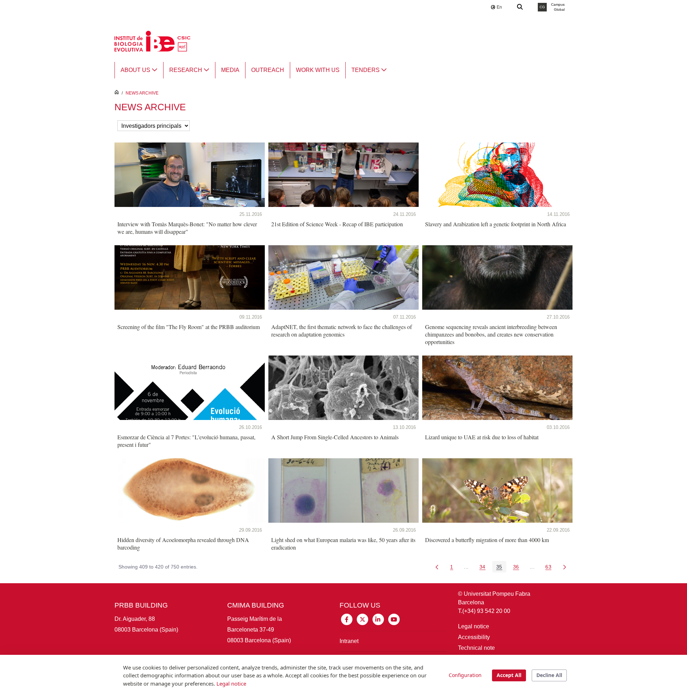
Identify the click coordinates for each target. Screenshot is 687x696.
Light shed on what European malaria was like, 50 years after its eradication (343, 543)
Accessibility (474, 637)
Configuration (465, 675)
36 (518, 568)
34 (484, 568)
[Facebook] (347, 619)
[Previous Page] (436, 566)
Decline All (549, 675)
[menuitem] (139, 70)
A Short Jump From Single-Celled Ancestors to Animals (335, 437)
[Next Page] (564, 566)
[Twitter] (362, 619)
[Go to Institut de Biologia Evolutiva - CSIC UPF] (152, 41)
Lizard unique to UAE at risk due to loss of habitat (482, 437)
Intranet (349, 641)
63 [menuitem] (550, 568)
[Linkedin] (378, 619)
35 (501, 568)
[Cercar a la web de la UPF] (520, 7)
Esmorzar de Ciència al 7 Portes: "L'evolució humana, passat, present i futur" (186, 440)
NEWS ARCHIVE (142, 93)
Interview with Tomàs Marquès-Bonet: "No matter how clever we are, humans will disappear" (187, 227)
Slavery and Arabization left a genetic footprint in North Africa (495, 224)
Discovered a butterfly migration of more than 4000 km (487, 539)
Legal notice (473, 626)
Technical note (476, 648)
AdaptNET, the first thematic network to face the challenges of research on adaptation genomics (341, 330)
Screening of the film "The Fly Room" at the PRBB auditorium (188, 326)
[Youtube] (394, 619)
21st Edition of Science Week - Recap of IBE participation (337, 224)
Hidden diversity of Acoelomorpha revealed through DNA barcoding (183, 543)
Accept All (509, 675)
